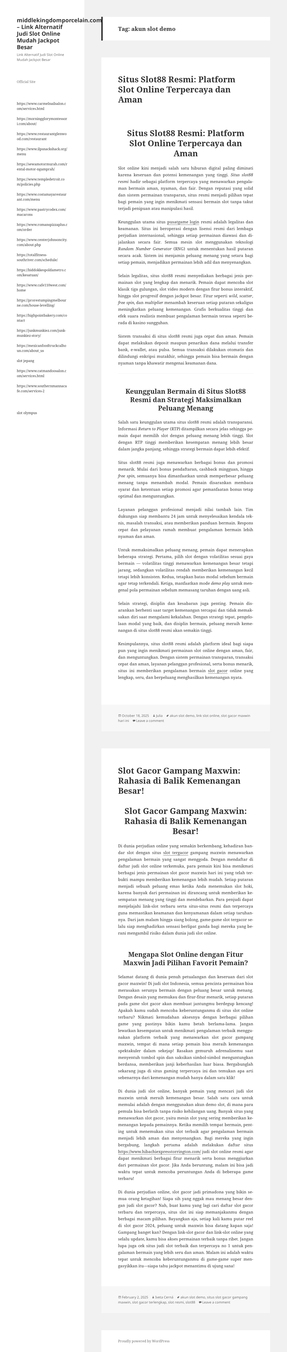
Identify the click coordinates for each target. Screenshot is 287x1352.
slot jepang (25, 360)
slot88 (190, 1302)
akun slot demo (182, 715)
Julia (159, 715)
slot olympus (27, 413)
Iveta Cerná (164, 1297)
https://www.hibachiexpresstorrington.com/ (159, 1151)
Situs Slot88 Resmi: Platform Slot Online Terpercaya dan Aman (176, 89)
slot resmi (176, 1302)
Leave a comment (150, 720)
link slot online (207, 715)
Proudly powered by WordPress (144, 1341)
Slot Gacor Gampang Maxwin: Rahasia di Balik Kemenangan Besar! (179, 780)
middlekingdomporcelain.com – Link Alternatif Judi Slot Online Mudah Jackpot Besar (59, 33)
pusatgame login (183, 222)
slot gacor (218, 670)
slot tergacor (175, 852)
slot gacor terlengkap (149, 1302)
